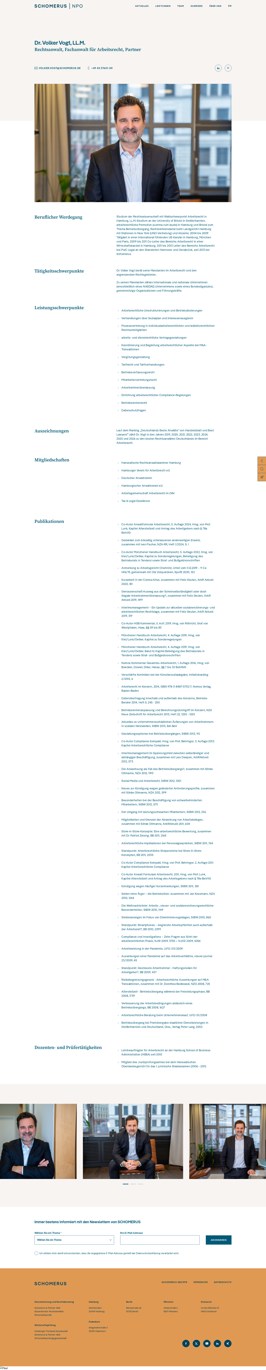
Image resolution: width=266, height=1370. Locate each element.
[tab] (125, 1185)
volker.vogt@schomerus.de (60, 68)
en (230, 5)
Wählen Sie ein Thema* (48, 1232)
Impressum (200, 1282)
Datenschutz (223, 1282)
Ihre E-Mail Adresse (131, 1232)
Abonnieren (219, 1240)
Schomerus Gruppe (174, 1282)
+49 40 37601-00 (102, 68)
